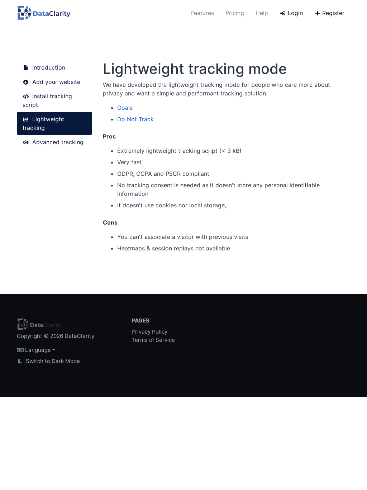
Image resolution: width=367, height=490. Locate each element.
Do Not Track (135, 119)
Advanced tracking (57, 142)
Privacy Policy (149, 331)
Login (294, 13)
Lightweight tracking (43, 123)
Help (262, 13)
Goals (125, 107)
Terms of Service (153, 339)
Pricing (234, 13)
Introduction (47, 67)
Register (332, 13)
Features (202, 13)
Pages (140, 320)
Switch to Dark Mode (52, 361)
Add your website (55, 81)
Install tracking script (47, 100)
